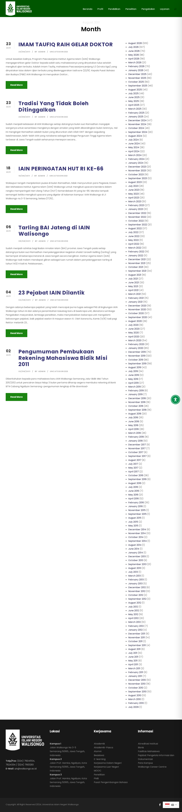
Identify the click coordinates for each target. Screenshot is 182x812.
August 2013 (134, 568)
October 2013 (135, 560)
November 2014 (137, 533)
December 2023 (137, 166)
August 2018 (134, 413)
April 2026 (133, 58)
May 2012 (133, 614)
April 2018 (133, 429)
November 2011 (136, 637)
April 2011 (133, 664)
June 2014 (133, 548)
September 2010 (137, 691)
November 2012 (136, 591)
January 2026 (135, 70)
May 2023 (133, 193)
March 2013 (134, 575)
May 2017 (133, 467)
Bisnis (141, 747)
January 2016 (135, 506)
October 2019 (135, 359)
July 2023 (133, 186)
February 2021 (136, 298)
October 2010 (135, 687)
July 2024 (133, 139)
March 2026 (134, 62)
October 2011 (135, 641)
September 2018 (137, 409)
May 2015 (133, 525)
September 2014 (137, 541)
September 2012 (137, 599)
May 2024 (133, 147)
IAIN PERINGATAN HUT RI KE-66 (61, 168)
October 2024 (136, 128)
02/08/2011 (24, 371)
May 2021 (133, 286)
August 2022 (135, 228)
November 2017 (137, 448)
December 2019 (137, 352)
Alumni (97, 751)
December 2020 (137, 305)
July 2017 (133, 464)
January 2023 (135, 209)
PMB (96, 778)
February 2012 (136, 626)
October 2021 (135, 267)
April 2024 (133, 151)
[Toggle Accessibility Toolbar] (175, 399)
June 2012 (133, 610)
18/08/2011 (24, 175)
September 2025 (137, 85)
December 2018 (137, 398)
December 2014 (137, 529)
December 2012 (137, 587)
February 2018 (136, 436)
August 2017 (134, 460)
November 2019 (136, 355)
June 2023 (133, 189)
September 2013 (137, 564)
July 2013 (133, 572)
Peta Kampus (145, 763)
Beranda (87, 9)
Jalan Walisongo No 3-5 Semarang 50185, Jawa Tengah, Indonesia (67, 751)
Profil (100, 9)
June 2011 (133, 656)
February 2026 (136, 66)
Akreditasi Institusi (148, 743)
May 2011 (133, 660)
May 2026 (133, 54)
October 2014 (135, 537)
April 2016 (133, 498)
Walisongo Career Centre (152, 766)
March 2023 (134, 201)
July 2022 (133, 232)
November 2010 (137, 683)
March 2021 (134, 294)
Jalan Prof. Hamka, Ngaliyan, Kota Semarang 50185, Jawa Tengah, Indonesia (68, 766)
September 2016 (137, 479)
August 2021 (134, 274)
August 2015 (134, 517)
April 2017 (133, 471)
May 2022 (133, 240)
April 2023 (133, 197)
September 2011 (137, 645)
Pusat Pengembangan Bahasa (111, 782)
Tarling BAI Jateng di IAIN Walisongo (54, 230)
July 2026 (133, 47)
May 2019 (133, 379)
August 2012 (134, 602)
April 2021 (133, 290)
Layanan (164, 9)
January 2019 (135, 394)
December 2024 (137, 120)
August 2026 (135, 43)
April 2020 (133, 336)
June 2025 (134, 97)
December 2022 (137, 213)
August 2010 (134, 695)
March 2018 (134, 433)
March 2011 (134, 668)
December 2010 (137, 680)
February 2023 (136, 205)
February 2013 (136, 579)
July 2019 (133, 371)
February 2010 (136, 703)
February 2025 (136, 112)
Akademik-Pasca (103, 747)
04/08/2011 (24, 300)
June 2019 (133, 375)
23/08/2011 (24, 51)
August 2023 (135, 182)
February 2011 (135, 672)
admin (41, 51)
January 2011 (135, 676)
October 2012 (135, 595)
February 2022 (136, 251)
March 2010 (134, 699)
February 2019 (136, 390)
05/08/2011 (24, 241)
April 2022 (133, 244)
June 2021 (133, 282)
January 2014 (135, 552)
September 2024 (137, 132)
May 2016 (133, 494)
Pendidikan (114, 9)
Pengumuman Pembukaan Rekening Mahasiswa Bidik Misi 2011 (62, 358)
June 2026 (134, 51)
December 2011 (136, 633)
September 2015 (137, 514)
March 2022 (134, 247)
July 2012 (133, 606)
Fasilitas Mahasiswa (149, 751)
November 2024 (137, 124)
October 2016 (135, 475)
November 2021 (136, 263)
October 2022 (136, 220)
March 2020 (134, 340)
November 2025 (137, 78)
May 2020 (133, 332)
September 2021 (137, 271)
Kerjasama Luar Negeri (106, 766)
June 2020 (134, 328)
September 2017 (137, 456)
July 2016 (133, 487)
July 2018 (133, 417)
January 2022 (135, 255)
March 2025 (134, 108)
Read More (16, 84)
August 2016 (134, 483)
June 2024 (134, 143)
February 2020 (136, 344)
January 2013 (135, 583)
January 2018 (135, 440)
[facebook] (160, 805)
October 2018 (135, 406)
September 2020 (137, 317)
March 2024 (135, 155)
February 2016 (136, 502)
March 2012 (134, 622)
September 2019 (137, 363)
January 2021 (135, 301)
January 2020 (135, 348)
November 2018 (137, 402)
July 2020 (133, 325)
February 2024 (136, 159)
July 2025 (133, 93)
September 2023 (137, 178)
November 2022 (137, 217)
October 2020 (136, 313)
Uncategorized (59, 51)
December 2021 (137, 259)
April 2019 (133, 382)
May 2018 (133, 425)
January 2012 (135, 629)
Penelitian (130, 9)
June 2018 (133, 421)
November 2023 (137, 170)
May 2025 (133, 101)
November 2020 (137, 309)
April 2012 (133, 618)
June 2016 (133, 491)
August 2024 (135, 136)
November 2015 (137, 510)
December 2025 (137, 74)
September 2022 (137, 224)
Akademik (99, 743)
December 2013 (137, 556)
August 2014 (134, 545)
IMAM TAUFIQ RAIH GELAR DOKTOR (65, 44)
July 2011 (132, 653)
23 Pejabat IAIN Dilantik (51, 292)
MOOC (97, 770)
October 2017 (135, 452)
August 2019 (134, 367)
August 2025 (135, 89)
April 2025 (133, 105)
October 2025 (136, 81)
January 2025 (135, 116)
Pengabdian (148, 9)
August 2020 (135, 321)
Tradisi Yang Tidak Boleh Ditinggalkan (53, 106)
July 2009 (133, 707)
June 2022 (133, 236)
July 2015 (133, 521)
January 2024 (135, 163)
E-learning (100, 759)
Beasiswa (99, 755)
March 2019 (134, 386)
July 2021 (133, 278)
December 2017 (137, 444)
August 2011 (134, 649)
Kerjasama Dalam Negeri (108, 763)
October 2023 (136, 174)
